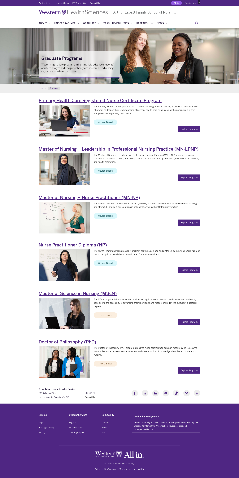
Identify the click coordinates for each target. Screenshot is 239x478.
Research (142, 23)
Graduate (89, 23)
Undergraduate (65, 23)
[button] (199, 2)
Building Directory (46, 427)
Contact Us (95, 3)
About (43, 23)
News (160, 23)
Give (85, 3)
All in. (176, 3)
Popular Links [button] (190, 3)
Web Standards (110, 469)
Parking (42, 432)
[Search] (197, 23)
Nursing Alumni (62, 3)
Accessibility (138, 469)
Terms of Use (125, 469)
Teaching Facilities (116, 23)
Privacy (98, 469)
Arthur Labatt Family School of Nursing (144, 12)
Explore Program (189, 129)
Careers (105, 422)
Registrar (73, 422)
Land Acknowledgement (146, 416)
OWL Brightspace (76, 432)
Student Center (76, 427)
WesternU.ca (44, 3)
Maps (41, 422)
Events (104, 427)
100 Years (76, 3)
